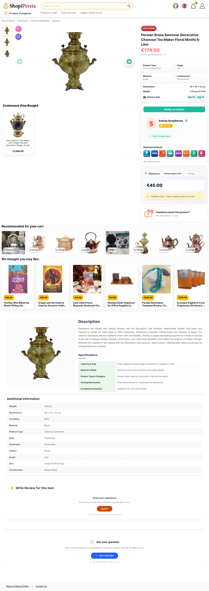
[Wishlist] (18, 29)
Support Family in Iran (91, 12)
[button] (202, 6)
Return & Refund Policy (17, 586)
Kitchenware (22, 21)
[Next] (129, 61)
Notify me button (174, 109)
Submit (104, 508)
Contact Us (41, 586)
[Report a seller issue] (186, 121)
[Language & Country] (184, 6)
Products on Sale (49, 12)
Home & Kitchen (8, 21)
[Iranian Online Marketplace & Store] (21, 5)
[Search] (129, 6)
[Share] (18, 37)
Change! (191, 173)
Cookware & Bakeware (39, 21)
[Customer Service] (175, 6)
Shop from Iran (69, 12)
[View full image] (74, 61)
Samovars (56, 21)
